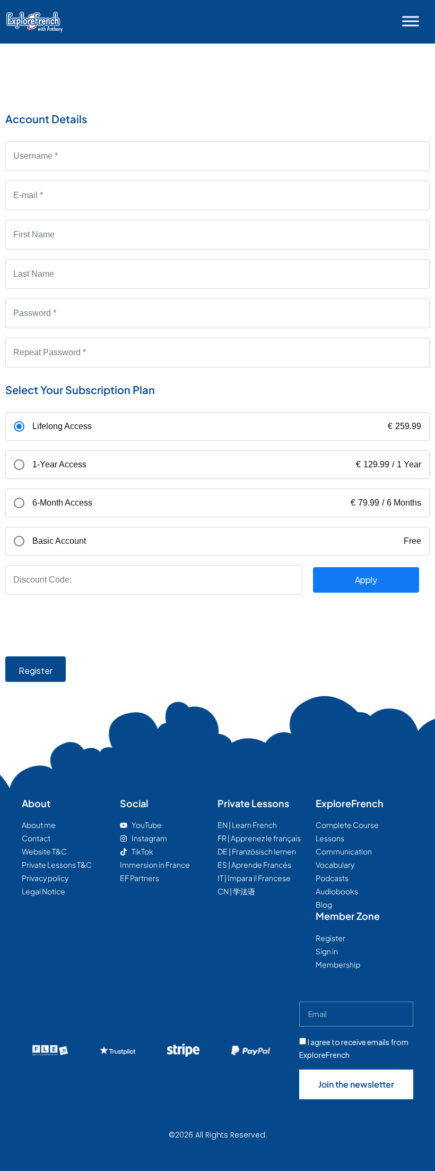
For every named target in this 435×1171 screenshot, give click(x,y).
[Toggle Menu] (410, 21)
